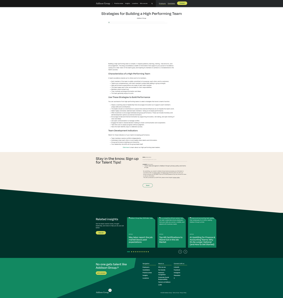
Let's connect (101, 273)
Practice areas (118, 3)
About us (161, 263)
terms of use (166, 172)
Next (185, 252)
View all (100, 233)
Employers (162, 3)
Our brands (161, 270)
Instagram (177, 272)
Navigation (146, 263)
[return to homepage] (103, 3)
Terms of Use (176, 292)
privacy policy (175, 166)
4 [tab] (136, 252)
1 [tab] (127, 252)
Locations (135, 3)
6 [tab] (140, 252)
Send (147, 185)
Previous (180, 252)
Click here (126, 147)
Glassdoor (177, 275)
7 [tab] (142, 252)
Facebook (177, 270)
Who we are (143, 3)
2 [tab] (132, 252)
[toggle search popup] (152, 3)
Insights (127, 3)
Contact (182, 3)
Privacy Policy (183, 292)
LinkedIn (176, 267)
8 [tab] (144, 252)
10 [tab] (148, 252)
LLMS (160, 285)
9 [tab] (146, 252)
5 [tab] (138, 252)
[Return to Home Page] (104, 291)
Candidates (171, 3)
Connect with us (179, 263)
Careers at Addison (164, 282)
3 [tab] (134, 252)
